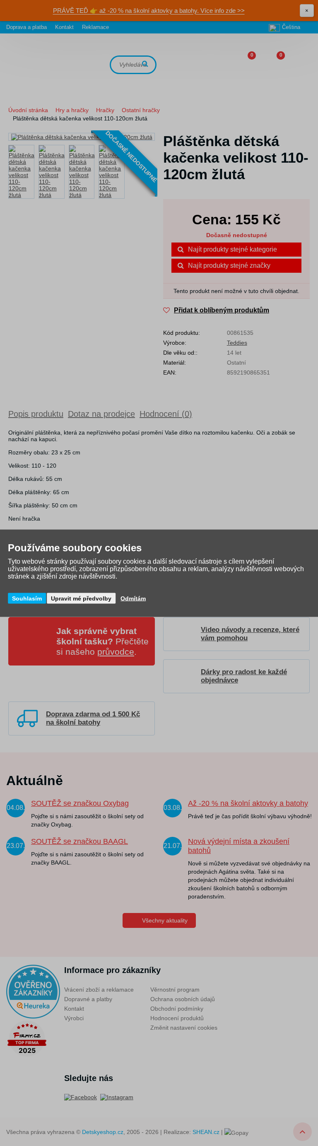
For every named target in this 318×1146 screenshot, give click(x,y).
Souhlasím (27, 598)
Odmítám (133, 598)
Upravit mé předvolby (81, 598)
